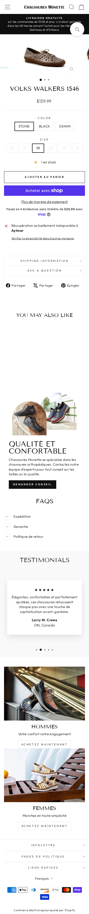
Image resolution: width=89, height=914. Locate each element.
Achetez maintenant (44, 744)
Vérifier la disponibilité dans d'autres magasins (42, 238)
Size (44, 139)
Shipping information (44, 260)
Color (44, 118)
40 (64, 148)
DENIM (64, 126)
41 (77, 148)
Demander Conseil (32, 484)
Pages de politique (43, 856)
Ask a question (44, 270)
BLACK (44, 126)
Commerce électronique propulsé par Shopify (44, 910)
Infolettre (43, 845)
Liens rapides (43, 867)
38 (38, 148)
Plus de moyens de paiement (44, 201)
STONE (24, 126)
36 (12, 148)
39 (51, 148)
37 (25, 148)
